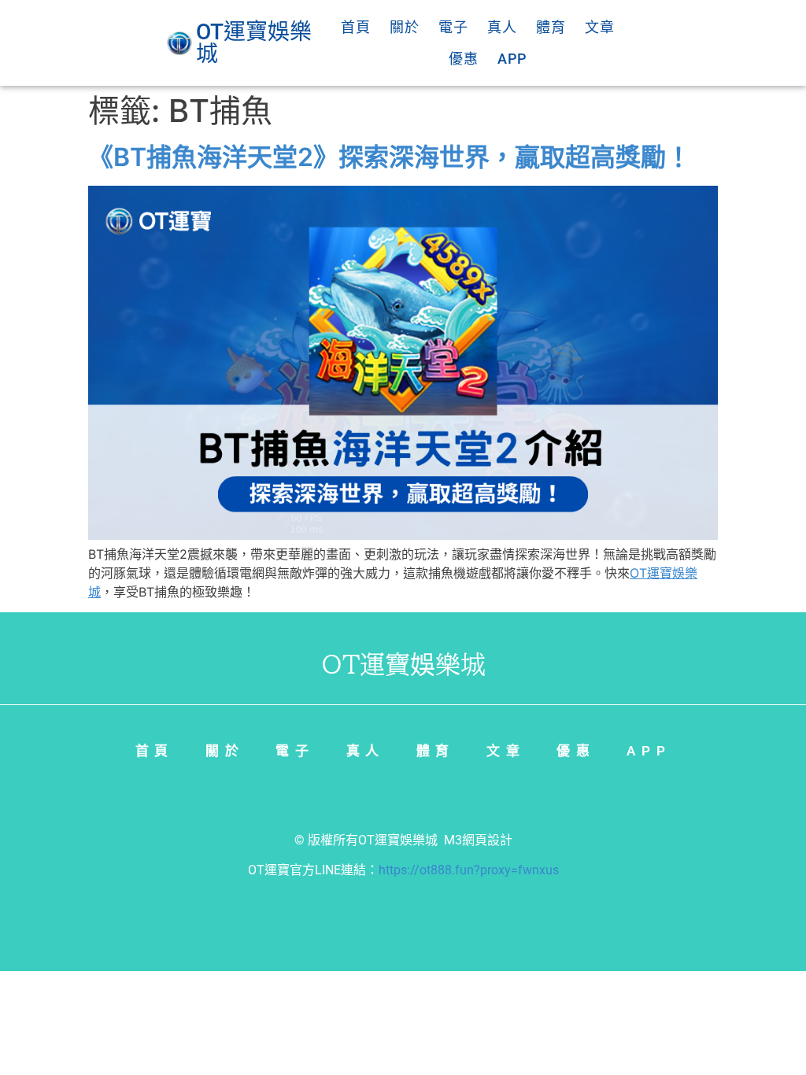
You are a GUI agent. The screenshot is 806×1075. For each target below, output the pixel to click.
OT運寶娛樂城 (398, 840)
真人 (502, 27)
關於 (405, 27)
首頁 (356, 27)
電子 (453, 27)
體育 (551, 27)
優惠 (464, 58)
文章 (600, 27)
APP (512, 58)
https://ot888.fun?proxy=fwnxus (469, 870)
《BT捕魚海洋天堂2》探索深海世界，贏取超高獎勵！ (389, 157)
